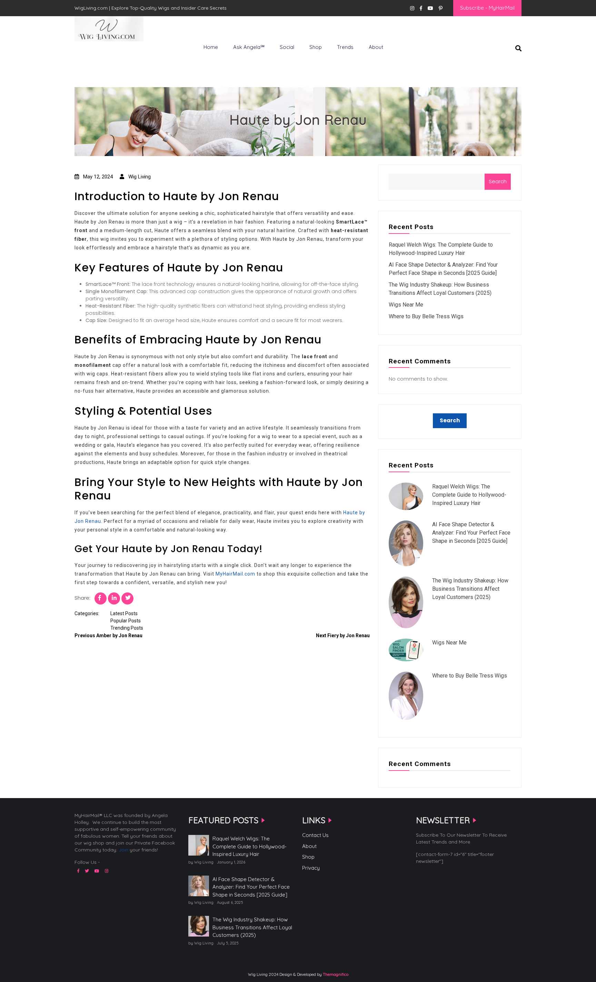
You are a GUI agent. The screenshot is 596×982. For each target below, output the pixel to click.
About (376, 47)
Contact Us (315, 835)
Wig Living (91, 53)
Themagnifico (335, 974)
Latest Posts (124, 613)
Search (498, 181)
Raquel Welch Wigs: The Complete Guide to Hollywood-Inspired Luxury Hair (469, 494)
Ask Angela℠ (249, 47)
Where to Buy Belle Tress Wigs (426, 316)
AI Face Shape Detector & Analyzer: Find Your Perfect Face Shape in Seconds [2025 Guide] (471, 532)
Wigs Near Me (406, 304)
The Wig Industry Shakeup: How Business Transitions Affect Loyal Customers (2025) (470, 588)
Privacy (311, 868)
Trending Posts (126, 628)
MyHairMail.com (235, 574)
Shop (315, 47)
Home (210, 47)
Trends (345, 47)
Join (123, 850)
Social (287, 47)
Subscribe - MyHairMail (487, 7)
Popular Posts (125, 620)
